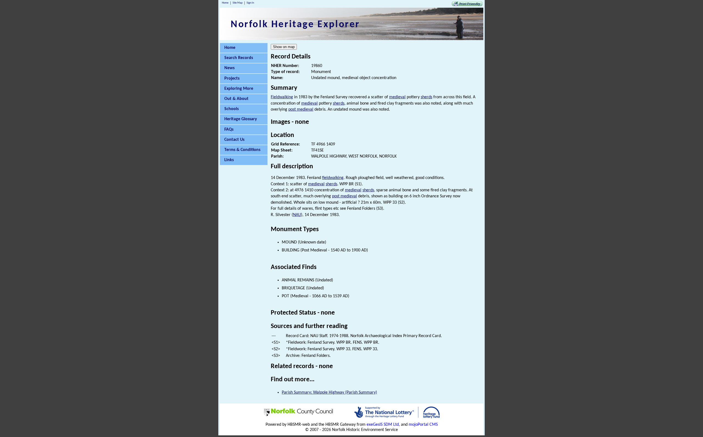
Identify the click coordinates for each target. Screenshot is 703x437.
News (229, 68)
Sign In (250, 2)
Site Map (237, 2)
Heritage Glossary (240, 119)
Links (229, 160)
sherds (426, 97)
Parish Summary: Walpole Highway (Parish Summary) (329, 392)
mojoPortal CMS (423, 424)
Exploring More (238, 88)
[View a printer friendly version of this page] (467, 5)
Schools (231, 109)
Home (225, 2)
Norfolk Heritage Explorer (295, 25)
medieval (397, 97)
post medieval (300, 109)
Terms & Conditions (242, 150)
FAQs (228, 129)
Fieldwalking (282, 97)
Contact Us (234, 140)
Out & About (236, 99)
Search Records (238, 58)
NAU (297, 215)
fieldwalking (333, 178)
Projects (231, 78)
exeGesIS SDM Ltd (383, 424)
